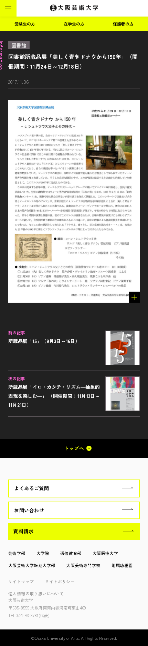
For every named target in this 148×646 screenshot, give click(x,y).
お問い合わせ (29, 510)
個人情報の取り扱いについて (36, 593)
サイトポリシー (60, 581)
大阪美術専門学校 (83, 565)
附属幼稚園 (122, 565)
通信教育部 (71, 553)
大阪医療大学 (105, 553)
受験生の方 (24, 24)
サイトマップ (21, 581)
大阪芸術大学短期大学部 (31, 565)
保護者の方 (123, 24)
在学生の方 (74, 24)
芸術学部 (16, 553)
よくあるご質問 (31, 488)
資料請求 (23, 531)
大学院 (42, 553)
